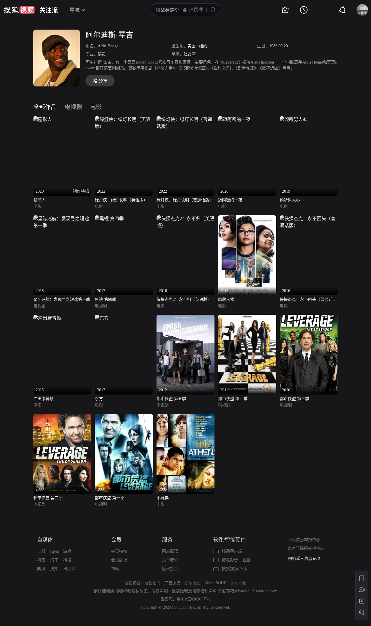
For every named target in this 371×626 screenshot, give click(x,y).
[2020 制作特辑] (42, 119)
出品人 (69, 569)
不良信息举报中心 (304, 540)
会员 (116, 540)
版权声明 (160, 591)
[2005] (185, 417)
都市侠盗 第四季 (233, 399)
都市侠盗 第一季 (109, 498)
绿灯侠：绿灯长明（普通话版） (185, 200)
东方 (99, 399)
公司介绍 (238, 583)
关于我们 (170, 560)
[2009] (62, 417)
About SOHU (215, 583)
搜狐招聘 (152, 583)
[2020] (234, 119)
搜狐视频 (19, 10)
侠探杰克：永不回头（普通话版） (306, 300)
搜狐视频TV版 (235, 569)
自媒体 (45, 540)
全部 (41, 551)
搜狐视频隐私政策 (131, 591)
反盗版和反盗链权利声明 (194, 591)
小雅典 (163, 498)
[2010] (309, 318)
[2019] (294, 119)
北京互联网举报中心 (306, 548)
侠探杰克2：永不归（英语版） (184, 299)
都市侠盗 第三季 (294, 399)
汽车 (54, 560)
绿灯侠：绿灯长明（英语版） (121, 200)
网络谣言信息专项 (304, 558)
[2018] (62, 218)
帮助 (115, 569)
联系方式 (192, 583)
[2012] (185, 318)
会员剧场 (119, 560)
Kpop (54, 551)
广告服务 (172, 583)
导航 (74, 10)
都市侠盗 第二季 (48, 498)
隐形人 (39, 200)
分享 (103, 81)
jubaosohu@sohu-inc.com (256, 591)
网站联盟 (170, 551)
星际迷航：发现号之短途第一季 (61, 299)
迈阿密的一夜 (230, 200)
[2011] (247, 318)
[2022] (124, 119)
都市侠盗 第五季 (171, 399)
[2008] (124, 417)
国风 (41, 569)
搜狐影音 (230, 560)
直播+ (248, 560)
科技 (67, 560)
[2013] (102, 318)
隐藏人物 (226, 299)
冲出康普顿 (43, 399)
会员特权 (119, 551)
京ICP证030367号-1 (194, 599)
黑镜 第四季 (105, 299)
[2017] (109, 218)
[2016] (185, 218)
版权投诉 (170, 569)
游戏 (67, 551)
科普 (41, 560)
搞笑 (54, 569)
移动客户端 (232, 551)
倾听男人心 (290, 200)
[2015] (47, 318)
